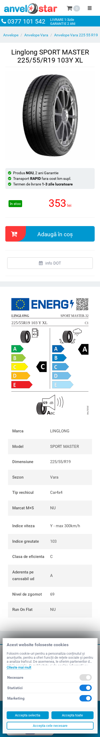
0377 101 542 (26, 21)
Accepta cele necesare (50, 726)
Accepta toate (72, 715)
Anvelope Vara (36, 35)
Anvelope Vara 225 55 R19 (76, 35)
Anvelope (10, 35)
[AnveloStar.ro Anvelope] (30, 7)
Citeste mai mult (18, 667)
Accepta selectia (27, 715)
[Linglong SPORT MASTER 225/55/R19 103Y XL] (50, 115)
